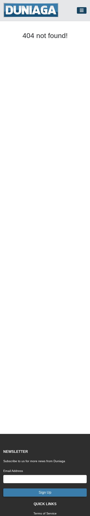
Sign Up (45, 492)
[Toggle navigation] (82, 10)
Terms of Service (45, 513)
